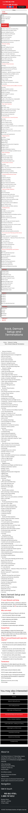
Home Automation (6, 532)
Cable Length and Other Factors (9, 374)
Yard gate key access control (8, 450)
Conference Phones (6, 513)
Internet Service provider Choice (9, 364)
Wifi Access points (6, 356)
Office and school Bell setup (8, 481)
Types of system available (7, 456)
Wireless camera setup (7, 550)
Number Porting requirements (9, 582)
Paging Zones (4, 473)
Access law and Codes (6, 460)
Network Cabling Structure (8, 363)
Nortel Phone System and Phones (9, 404)
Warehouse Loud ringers (7, 486)
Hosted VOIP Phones (6, 403)
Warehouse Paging (6, 476)
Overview (3, 386)
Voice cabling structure (7, 383)
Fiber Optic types (5, 440)
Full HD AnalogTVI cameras (8, 421)
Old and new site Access (7, 578)
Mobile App (4, 448)
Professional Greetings (7, 396)
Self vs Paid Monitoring (7, 543)
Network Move (5, 585)
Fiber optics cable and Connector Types (11, 438)
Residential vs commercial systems (10, 425)
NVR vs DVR (4, 418)
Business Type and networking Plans (10, 366)
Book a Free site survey (7, 560)
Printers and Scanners (6, 358)
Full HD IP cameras (6, 423)
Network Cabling (12, 342)
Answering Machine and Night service (10, 399)
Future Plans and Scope (7, 373)
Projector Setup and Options (8, 508)
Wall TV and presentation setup (9, 506)
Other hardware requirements (8, 435)
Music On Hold (5, 394)
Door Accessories (5, 453)
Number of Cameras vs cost (8, 413)
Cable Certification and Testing (9, 436)
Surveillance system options (8, 555)
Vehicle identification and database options (12, 552)
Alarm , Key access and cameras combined (12, 496)
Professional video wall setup (8, 530)
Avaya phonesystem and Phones (9, 406)
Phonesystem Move (6, 583)
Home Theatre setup (6, 520)
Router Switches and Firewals (8, 361)
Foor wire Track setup (6, 503)
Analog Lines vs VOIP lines (8, 398)
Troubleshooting (5, 369)
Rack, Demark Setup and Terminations (11, 379)
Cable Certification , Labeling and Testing (11, 376)
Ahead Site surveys (6, 588)
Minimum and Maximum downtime (10, 577)
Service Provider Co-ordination (9, 587)
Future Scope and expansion (8, 433)
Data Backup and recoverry (8, 353)
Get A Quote (21, 7)
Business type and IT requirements (10, 572)
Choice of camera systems (7, 426)
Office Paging (4, 475)
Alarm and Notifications (7, 538)
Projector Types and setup (8, 527)
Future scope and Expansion (8, 563)
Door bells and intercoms (7, 483)
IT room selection (5, 567)
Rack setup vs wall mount (7, 565)
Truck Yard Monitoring (7, 411)
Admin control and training (8, 493)
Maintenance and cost (6, 562)
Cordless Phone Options (7, 393)
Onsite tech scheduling (7, 580)
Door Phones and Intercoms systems (10, 391)
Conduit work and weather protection (10, 542)
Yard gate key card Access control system (11, 545)
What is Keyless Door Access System (10, 445)
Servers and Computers (7, 359)
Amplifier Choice (5, 470)
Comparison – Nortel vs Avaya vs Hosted (11, 401)
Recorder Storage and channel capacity (11, 548)
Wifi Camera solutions (6, 416)
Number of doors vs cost (7, 451)
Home (5, 342)
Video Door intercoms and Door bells (10, 525)
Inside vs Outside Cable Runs (8, 378)
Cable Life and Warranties (7, 371)
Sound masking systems (7, 523)
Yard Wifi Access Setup (7, 537)
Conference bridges (6, 511)
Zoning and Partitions (6, 495)
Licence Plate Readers (6, 553)
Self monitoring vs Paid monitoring (10, 491)
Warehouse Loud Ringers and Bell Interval (11, 465)
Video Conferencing (6, 510)
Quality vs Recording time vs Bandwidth (11, 415)
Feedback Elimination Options (9, 466)
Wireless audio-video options (8, 505)
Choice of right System (7, 458)
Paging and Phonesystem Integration (10, 471)
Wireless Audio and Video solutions (10, 518)
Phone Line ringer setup (7, 485)
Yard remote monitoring (7, 547)
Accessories (4, 389)
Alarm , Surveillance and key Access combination (13, 455)
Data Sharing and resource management (11, 354)
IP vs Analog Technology (7, 420)
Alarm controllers (5, 498)
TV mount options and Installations (10, 522)
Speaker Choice (5, 468)
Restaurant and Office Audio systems (10, 528)
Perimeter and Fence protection (9, 540)
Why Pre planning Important (8, 590)
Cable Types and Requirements (9, 381)
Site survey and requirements (8, 446)
